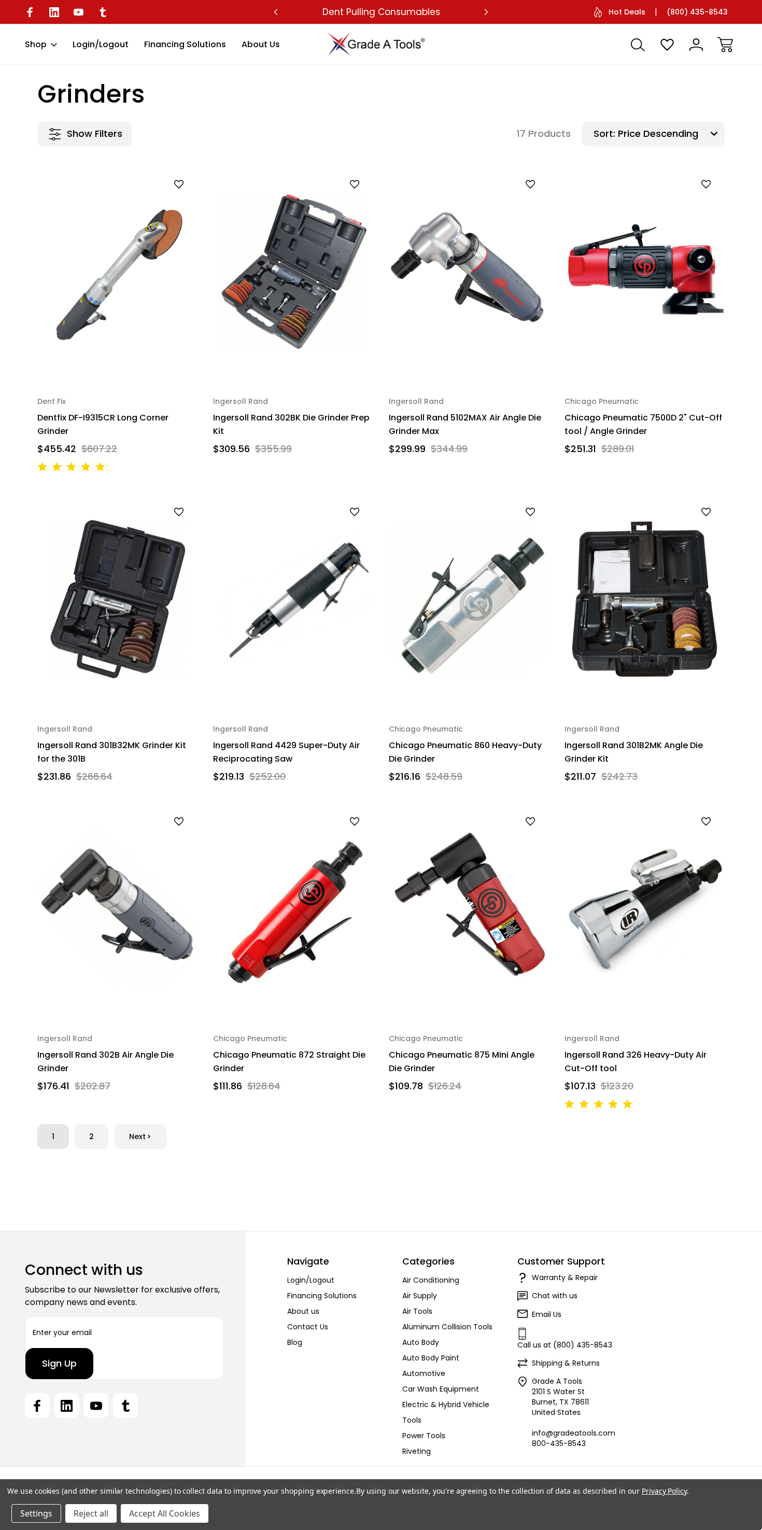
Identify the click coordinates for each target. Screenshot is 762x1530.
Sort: (604, 133)
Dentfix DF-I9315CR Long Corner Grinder (102, 424)
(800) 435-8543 (697, 12)
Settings (36, 1513)
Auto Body (420, 1342)
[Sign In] (696, 45)
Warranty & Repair (565, 1277)
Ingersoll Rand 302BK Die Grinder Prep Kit (291, 424)
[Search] (638, 45)
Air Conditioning (430, 1280)
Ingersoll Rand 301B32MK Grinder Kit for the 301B (111, 752)
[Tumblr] (103, 12)
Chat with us (554, 1295)
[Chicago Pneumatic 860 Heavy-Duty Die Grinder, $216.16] (469, 599)
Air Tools (417, 1311)
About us (261, 44)
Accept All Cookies (164, 1513)
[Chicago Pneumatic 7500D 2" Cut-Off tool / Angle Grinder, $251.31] (645, 272)
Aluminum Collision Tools (447, 1327)
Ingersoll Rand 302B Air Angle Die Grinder (105, 1061)
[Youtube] (78, 12)
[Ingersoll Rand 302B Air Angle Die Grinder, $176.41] (117, 909)
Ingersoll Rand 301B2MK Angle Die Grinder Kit (634, 752)
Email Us (546, 1314)
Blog (294, 1342)
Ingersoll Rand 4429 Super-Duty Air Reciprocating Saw (286, 752)
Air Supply (419, 1295)
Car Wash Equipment (440, 1389)
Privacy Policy (664, 1491)
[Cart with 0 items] (725, 45)
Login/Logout (101, 44)
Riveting (416, 1451)
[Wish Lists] (667, 45)
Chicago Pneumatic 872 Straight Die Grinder (289, 1061)
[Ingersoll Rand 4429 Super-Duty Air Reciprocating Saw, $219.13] (293, 599)
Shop (36, 44)
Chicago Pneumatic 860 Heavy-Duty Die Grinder (465, 752)
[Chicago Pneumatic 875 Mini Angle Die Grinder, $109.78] (469, 909)
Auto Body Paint (430, 1358)
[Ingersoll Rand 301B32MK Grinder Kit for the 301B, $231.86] (117, 599)
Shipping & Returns (566, 1363)
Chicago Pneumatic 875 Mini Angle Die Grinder (461, 1061)
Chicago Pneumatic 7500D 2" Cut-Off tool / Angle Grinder (643, 424)
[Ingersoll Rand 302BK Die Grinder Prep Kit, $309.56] (293, 272)
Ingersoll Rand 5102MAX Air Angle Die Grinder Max (465, 424)
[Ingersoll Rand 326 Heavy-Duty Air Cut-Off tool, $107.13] (645, 909)
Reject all (91, 1513)
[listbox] (670, 134)
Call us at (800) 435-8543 (564, 1345)
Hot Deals (627, 12)
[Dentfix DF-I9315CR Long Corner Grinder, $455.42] (117, 272)
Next (137, 1136)
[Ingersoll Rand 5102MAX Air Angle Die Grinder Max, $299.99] (469, 272)
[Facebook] (30, 12)
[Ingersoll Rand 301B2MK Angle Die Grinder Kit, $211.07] (645, 599)
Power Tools (423, 1435)
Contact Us (307, 1327)
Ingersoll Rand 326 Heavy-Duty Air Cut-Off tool (636, 1061)
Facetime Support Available (381, 12)
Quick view (151, 202)
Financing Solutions (185, 44)
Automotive (423, 1373)
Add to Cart (117, 355)
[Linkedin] (54, 12)
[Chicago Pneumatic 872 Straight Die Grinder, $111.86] (293, 909)
